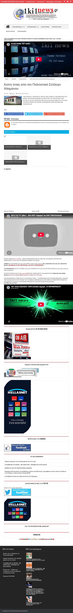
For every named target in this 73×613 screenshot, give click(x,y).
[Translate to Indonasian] (34, 539)
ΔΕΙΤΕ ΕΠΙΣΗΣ (10, 31)
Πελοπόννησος (25, 93)
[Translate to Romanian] (44, 539)
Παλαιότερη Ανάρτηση (63, 211)
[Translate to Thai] (51, 539)
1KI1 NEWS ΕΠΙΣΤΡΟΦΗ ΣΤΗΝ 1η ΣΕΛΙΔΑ (12, 1)
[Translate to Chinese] (26, 539)
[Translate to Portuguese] (42, 539)
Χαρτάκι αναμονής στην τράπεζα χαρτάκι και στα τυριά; (20, 461)
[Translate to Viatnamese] (53, 539)
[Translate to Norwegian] (41, 539)
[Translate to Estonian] (28, 539)
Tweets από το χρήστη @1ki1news (13, 487)
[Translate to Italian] (35, 539)
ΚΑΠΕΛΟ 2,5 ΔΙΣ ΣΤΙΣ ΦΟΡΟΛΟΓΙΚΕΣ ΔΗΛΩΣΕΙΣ (18, 468)
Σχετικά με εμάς (30, 1)
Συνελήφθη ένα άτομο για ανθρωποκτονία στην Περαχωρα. (21, 476)
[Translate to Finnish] (30, 539)
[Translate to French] (19, 539)
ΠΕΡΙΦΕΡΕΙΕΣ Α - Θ (18, 27)
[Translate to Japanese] (37, 539)
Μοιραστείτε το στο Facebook (15, 114)
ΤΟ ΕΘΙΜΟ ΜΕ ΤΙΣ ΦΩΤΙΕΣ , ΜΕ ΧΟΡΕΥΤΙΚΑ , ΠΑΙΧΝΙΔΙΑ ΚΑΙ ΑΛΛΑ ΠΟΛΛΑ (26, 464)
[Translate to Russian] (46, 539)
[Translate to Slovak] (48, 539)
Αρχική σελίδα (35, 211)
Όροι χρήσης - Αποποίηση (53, 1)
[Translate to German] (21, 539)
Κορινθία (19, 93)
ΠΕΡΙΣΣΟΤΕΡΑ (56, 27)
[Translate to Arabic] (25, 539)
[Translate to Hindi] (32, 539)
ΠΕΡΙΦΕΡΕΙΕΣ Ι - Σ (32, 27)
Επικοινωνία (40, 1)
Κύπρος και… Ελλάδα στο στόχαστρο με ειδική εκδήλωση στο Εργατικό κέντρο (12, 571)
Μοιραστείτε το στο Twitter (35, 114)
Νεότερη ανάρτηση (9, 211)
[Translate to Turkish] (23, 539)
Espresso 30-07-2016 (8, 576)
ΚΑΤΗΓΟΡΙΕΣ (45, 27)
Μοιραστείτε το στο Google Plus (55, 114)
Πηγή (5, 109)
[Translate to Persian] (39, 539)
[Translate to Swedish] (50, 539)
